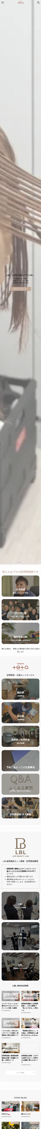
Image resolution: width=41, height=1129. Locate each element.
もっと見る (20, 1072)
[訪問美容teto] (20, 2)
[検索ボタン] (38, 2)
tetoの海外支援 (20, 289)
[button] (17, 562)
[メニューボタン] (2, 2)
